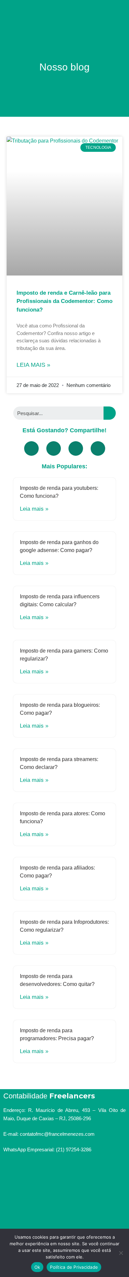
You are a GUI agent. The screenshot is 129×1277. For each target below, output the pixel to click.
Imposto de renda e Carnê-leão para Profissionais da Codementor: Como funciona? (64, 301)
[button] (64, 8)
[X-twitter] (75, 448)
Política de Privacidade (74, 1267)
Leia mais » (33, 365)
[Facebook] (31, 448)
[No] (120, 1253)
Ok (37, 1267)
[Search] (110, 413)
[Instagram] (55, 1169)
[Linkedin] (98, 448)
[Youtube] (53, 448)
